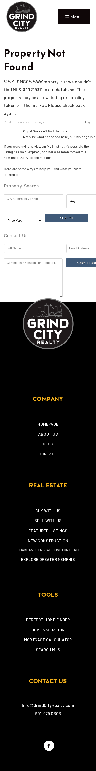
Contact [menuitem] (48, 453)
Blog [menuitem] (48, 443)
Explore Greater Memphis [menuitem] (48, 559)
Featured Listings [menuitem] (48, 530)
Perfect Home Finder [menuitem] (48, 619)
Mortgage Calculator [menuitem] (48, 639)
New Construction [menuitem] (48, 540)
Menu (76, 16)
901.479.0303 (48, 713)
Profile (8, 122)
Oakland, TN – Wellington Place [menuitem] (50, 550)
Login (88, 122)
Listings (39, 122)
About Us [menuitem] (48, 434)
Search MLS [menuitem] (48, 649)
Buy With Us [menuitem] (48, 510)
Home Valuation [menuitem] (48, 629)
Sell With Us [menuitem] (48, 520)
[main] (48, 168)
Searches (23, 122)
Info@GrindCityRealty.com (48, 705)
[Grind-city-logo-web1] (21, 16)
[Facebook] (48, 745)
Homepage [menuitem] (48, 424)
